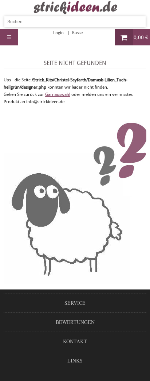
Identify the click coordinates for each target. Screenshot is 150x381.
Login (58, 32)
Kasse (77, 32)
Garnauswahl (57, 94)
